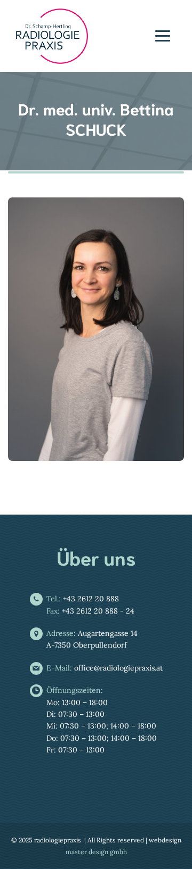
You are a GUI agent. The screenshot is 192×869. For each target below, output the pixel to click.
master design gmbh (96, 852)
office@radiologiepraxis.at (104, 668)
